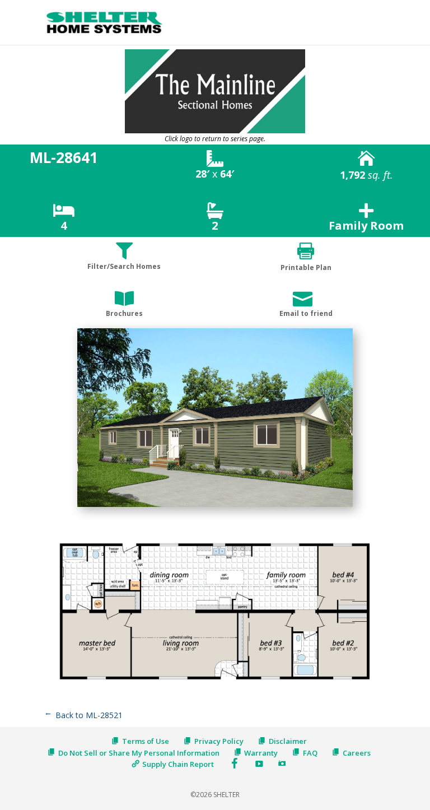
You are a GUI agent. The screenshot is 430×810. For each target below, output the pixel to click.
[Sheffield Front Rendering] (215, 506)
